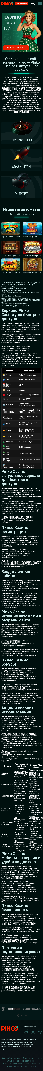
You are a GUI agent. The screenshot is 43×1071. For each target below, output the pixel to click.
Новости (24, 1066)
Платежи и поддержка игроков (15, 306)
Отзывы (10, 1061)
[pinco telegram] (26, 1031)
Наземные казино (21, 1064)
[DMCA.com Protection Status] (14, 1009)
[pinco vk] (39, 1031)
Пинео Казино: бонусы (11, 296)
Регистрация (21, 4)
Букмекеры (36, 1064)
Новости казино (29, 1061)
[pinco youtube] (33, 1031)
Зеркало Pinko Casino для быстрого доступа (20, 283)
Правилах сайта (27, 1046)
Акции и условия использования (15, 298)
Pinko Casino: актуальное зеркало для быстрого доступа (18, 285)
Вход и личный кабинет (11, 290)
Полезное (6, 1064)
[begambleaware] (32, 1008)
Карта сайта (6, 1058)
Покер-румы (13, 1066)
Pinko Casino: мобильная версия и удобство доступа (20, 301)
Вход (33, 4)
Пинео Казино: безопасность (14, 304)
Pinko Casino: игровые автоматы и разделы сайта (20, 293)
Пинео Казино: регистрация (13, 288)
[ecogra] (21, 1014)
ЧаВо (18, 1061)
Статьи (33, 1066)
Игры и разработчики (32, 1058)
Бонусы (17, 1058)
